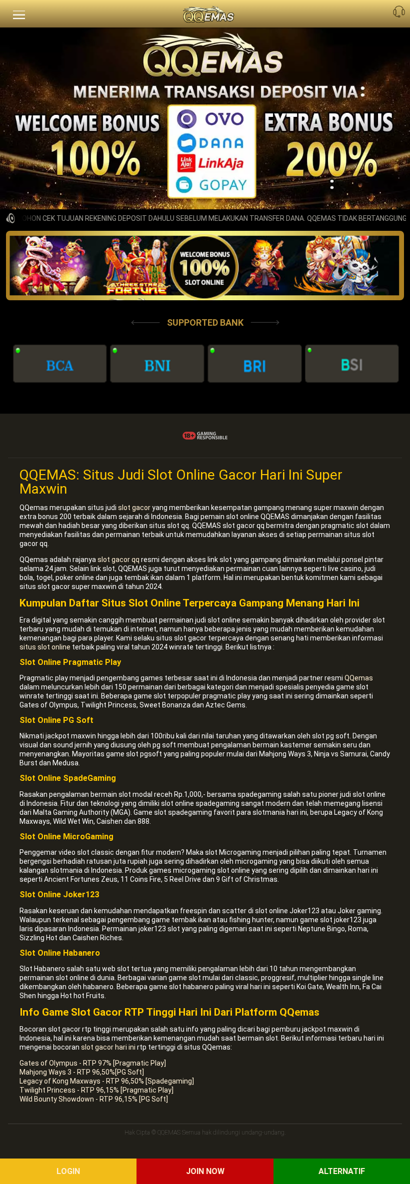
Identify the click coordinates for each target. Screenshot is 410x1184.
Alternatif (341, 1171)
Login (68, 1171)
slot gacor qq (119, 560)
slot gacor (134, 508)
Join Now (205, 1171)
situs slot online (45, 647)
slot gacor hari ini (108, 1047)
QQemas (358, 678)
